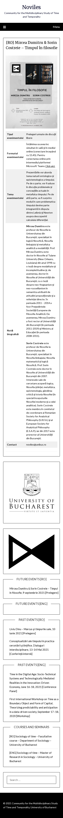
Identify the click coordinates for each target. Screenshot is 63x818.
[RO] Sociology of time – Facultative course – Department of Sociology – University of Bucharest (30, 740)
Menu (56, 26)
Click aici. (50, 166)
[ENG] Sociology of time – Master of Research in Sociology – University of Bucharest (31, 757)
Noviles (31, 7)
